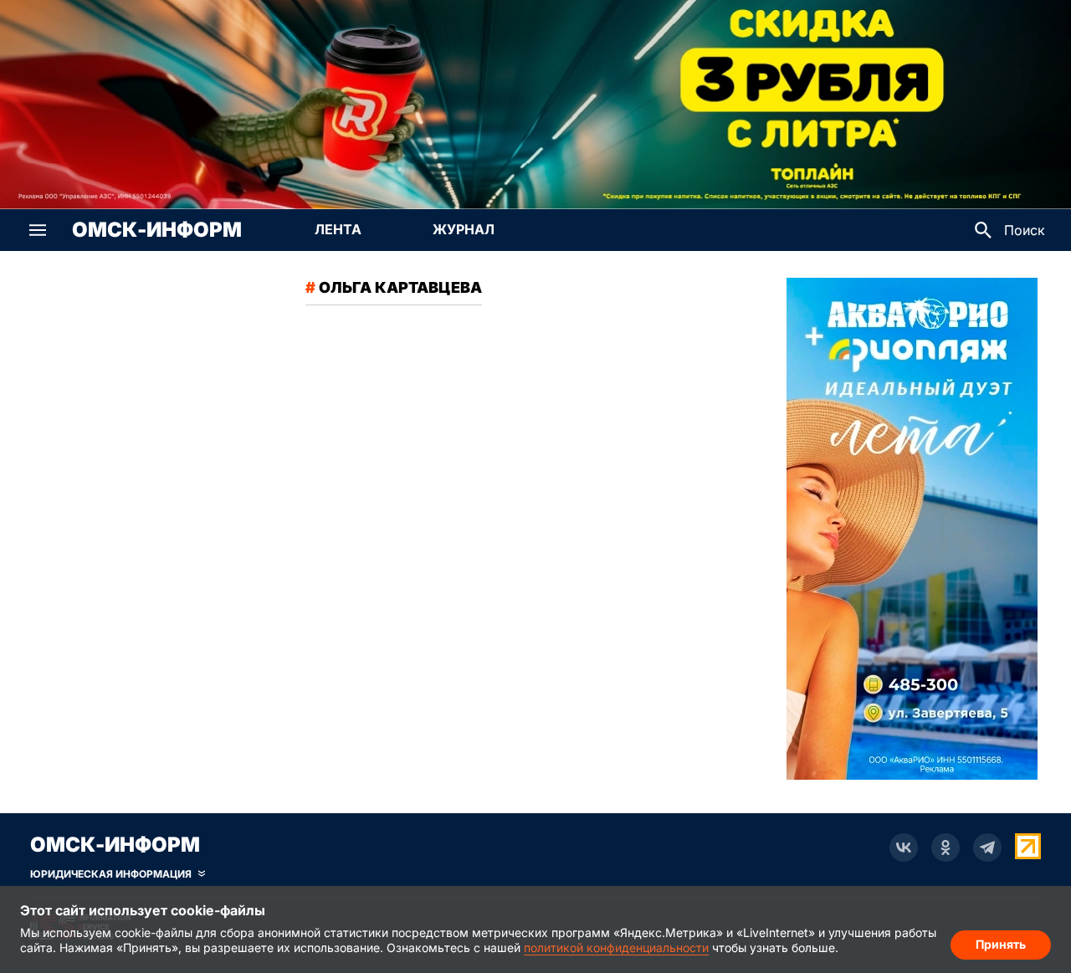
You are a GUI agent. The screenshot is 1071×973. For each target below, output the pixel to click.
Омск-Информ (157, 230)
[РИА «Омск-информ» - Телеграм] (987, 847)
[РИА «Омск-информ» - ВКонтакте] (903, 847)
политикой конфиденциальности (616, 947)
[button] (38, 230)
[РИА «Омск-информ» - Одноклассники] (945, 847)
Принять (1001, 944)
